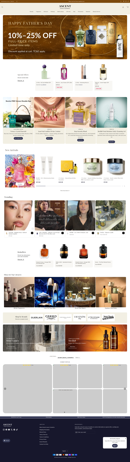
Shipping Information (45, 429)
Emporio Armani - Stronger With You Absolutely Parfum (83, 263)
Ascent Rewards (43, 441)
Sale (74, 11)
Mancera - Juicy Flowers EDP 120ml (64, 82)
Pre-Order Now (18, 138)
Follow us (77, 357)
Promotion (80, 11)
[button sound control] (33, 229)
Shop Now (49, 138)
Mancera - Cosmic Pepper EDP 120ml (102, 83)
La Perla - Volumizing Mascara (82, 82)
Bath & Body (60, 11)
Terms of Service (43, 434)
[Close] (126, 439)
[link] (69, 190)
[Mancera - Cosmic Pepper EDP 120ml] (103, 72)
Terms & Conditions (44, 437)
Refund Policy (43, 432)
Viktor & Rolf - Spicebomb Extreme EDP (64, 263)
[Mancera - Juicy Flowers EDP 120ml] (64, 72)
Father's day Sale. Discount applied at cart (69, 1)
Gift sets (68, 11)
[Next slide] (121, 1)
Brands (31, 11)
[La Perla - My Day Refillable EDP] (44, 72)
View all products (64, 190)
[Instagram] (123, 1)
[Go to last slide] (17, 1)
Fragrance (38, 11)
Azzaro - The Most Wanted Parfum (103, 262)
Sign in (115, 445)
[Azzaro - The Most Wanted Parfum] (103, 251)
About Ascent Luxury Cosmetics (47, 427)
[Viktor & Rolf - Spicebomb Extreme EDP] (64, 251)
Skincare (46, 11)
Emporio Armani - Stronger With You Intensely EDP (43, 263)
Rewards (12, 1)
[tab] (64, 412)
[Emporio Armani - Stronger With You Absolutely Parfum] (83, 251)
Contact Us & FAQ (44, 444)
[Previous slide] (122, 186)
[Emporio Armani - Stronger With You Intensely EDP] (44, 251)
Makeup (53, 11)
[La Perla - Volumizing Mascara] (83, 72)
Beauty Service (96, 11)
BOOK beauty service (5, 1)
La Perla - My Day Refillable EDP (43, 82)
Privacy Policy (43, 439)
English (64, 451)
